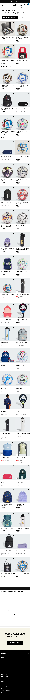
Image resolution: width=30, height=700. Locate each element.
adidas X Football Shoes (5, 614)
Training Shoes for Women (24, 606)
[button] (13, 22)
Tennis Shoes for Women (15, 616)
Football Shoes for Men (5, 598)
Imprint (2, 692)
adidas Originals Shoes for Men (24, 596)
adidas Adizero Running (15, 610)
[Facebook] (2, 676)
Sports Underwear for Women (24, 610)
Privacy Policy (3, 688)
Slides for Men (14, 608)
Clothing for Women (15, 600)
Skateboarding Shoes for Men (24, 618)
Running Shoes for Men (24, 594)
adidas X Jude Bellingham (5, 602)
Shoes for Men (14, 596)
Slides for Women (15, 604)
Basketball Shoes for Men (24, 598)
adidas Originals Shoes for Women (24, 604)
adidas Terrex (4, 596)
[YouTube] (7, 676)
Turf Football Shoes (15, 594)
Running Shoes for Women (15, 602)
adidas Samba (4, 594)
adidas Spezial (23, 608)
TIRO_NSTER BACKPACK (21, 342)
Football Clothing (15, 612)
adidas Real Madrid (5, 606)
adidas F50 (4, 618)
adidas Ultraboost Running (15, 618)
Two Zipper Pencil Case (21, 108)
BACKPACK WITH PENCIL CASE (7, 364)
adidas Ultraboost (15, 598)
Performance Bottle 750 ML (23, 294)
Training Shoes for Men (24, 602)
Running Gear (14, 614)
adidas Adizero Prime (15, 606)
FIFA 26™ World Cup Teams (5, 620)
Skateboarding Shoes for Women (24, 614)
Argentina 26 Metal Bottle (7, 342)
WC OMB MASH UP (20, 225)
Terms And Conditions (5, 690)
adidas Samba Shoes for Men (24, 612)
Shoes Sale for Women (5, 608)
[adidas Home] (15, 5)
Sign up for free (14, 642)
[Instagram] (4, 676)
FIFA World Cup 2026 (5, 612)
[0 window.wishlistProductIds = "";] (6, 5)
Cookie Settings (4, 686)
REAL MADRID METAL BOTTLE (22, 528)
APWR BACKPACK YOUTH (6, 202)
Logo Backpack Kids (6, 319)
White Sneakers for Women (15, 620)
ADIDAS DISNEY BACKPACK (7, 528)
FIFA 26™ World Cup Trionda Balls (5, 616)
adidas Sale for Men (5, 600)
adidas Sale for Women (5, 604)
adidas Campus (23, 600)
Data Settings (3, 681)
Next (15, 588)
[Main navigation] (2, 4)
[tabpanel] (15, 305)
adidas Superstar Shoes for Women (24, 616)
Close (22, 17)
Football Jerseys (5, 610)
